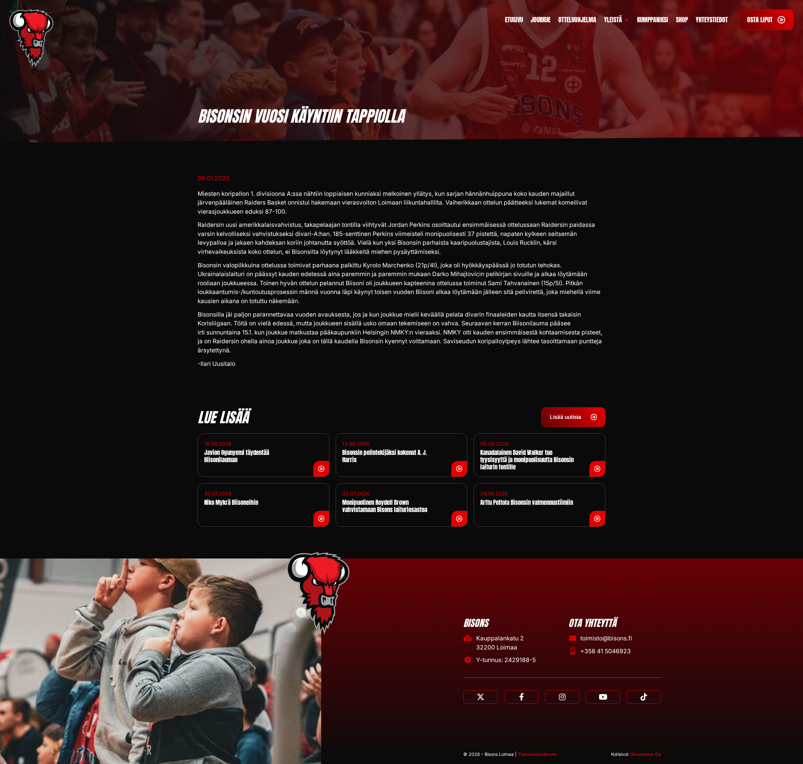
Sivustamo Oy (646, 754)
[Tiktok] (643, 697)
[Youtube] (603, 697)
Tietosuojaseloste (537, 754)
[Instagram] (562, 697)
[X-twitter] (480, 697)
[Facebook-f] (521, 697)
